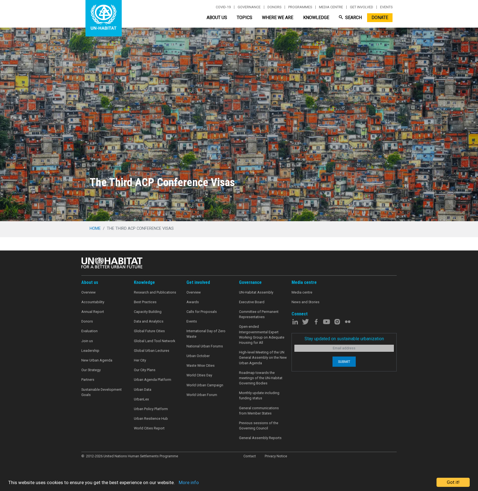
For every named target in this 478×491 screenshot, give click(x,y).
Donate (380, 17)
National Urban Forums (204, 346)
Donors (274, 7)
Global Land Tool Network (154, 341)
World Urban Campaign (204, 385)
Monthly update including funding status (259, 395)
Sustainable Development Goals (101, 392)
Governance (249, 7)
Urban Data (142, 389)
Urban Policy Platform (151, 409)
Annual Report (92, 312)
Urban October (198, 356)
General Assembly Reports (260, 438)
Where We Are (277, 17)
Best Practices (145, 302)
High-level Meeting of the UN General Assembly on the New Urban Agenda (263, 357)
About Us (217, 17)
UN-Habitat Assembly (256, 292)
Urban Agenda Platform (152, 380)
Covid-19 (223, 7)
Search (353, 17)
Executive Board (251, 302)
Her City (140, 360)
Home (95, 228)
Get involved (361, 7)
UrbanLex (141, 399)
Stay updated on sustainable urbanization (344, 338)
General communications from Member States (259, 410)
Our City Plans (144, 370)
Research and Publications (155, 292)
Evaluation (89, 331)
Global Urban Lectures (151, 351)
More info (189, 482)
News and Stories (305, 302)
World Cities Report (149, 428)
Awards (192, 302)
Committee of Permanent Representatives (259, 314)
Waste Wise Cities (200, 365)
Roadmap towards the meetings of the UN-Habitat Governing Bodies (260, 378)
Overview (88, 292)
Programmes (300, 7)
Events (386, 7)
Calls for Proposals (201, 312)
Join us (87, 341)
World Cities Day (199, 375)
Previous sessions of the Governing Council (258, 425)
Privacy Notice (276, 456)
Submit (344, 362)
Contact (249, 456)
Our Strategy (91, 370)
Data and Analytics (148, 321)
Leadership (90, 351)
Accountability (92, 302)
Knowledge (316, 17)
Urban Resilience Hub (151, 418)
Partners (87, 380)
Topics (244, 17)
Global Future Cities (149, 331)
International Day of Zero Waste (205, 333)
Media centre (331, 7)
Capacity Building (148, 312)
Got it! (453, 482)
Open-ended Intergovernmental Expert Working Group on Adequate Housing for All (261, 334)
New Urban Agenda (96, 360)
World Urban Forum (201, 395)
